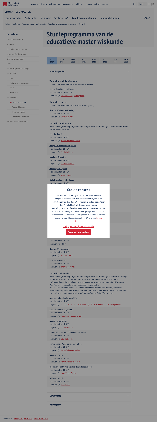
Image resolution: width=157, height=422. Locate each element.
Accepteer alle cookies (78, 232)
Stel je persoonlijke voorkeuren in (78, 226)
